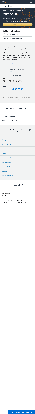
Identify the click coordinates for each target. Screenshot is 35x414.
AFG (3, 140)
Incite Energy (6, 144)
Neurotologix (6, 158)
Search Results (19, 10)
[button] (30, 2)
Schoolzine (5, 171)
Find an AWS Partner (8, 10)
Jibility (4, 153)
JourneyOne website (8, 71)
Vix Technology (6, 175)
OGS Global (5, 166)
